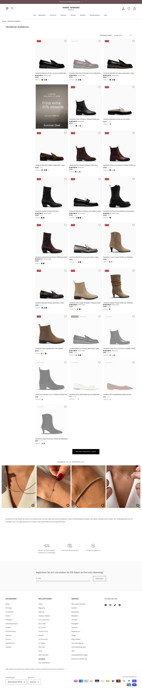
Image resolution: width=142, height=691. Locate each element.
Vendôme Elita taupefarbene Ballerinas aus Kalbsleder (117, 394)
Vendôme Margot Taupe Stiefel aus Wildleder (118, 303)
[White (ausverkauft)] (76, 399)
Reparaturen (75, 631)
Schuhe (8, 639)
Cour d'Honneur (44, 620)
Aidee (40, 604)
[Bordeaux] (46, 79)
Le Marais (41, 643)
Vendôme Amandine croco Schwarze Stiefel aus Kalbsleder (51, 394)
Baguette (41, 608)
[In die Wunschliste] (65, 41)
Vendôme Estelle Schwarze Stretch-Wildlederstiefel (47, 211)
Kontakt (74, 608)
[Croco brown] (110, 170)
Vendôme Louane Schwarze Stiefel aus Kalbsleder (51, 439)
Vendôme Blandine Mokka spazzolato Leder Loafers (49, 303)
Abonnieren (99, 578)
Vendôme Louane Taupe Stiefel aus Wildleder (118, 257)
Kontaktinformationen (49, 669)
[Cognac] (42, 170)
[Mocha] (42, 307)
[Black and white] (44, 79)
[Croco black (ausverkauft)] (110, 355)
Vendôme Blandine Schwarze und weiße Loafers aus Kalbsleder (85, 211)
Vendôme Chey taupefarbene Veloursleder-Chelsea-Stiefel (49, 348)
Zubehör (8, 647)
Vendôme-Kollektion (14, 21)
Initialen (8, 627)
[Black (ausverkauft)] (112, 261)
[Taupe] (80, 125)
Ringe (7, 604)
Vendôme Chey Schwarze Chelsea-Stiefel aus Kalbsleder (84, 119)
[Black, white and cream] (110, 124)
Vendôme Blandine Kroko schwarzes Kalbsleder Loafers (50, 73)
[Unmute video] (33, 505)
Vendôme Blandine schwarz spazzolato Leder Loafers (84, 348)
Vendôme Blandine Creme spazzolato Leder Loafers (83, 257)
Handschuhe (10, 643)
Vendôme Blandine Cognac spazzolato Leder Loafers (50, 165)
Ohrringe (9, 608)
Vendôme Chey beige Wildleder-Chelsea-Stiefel (85, 303)
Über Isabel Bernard (78, 604)
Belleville (41, 612)
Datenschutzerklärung (79, 659)
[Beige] (78, 125)
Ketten (8, 616)
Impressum (60, 669)
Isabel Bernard (132, 677)
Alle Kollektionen (44, 663)
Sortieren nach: (106, 35)
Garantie (74, 627)
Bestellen (74, 616)
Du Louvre (42, 627)
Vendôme (41, 659)
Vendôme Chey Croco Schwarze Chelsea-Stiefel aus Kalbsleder (119, 348)
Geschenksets (11, 631)
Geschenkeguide (77, 643)
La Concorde (43, 639)
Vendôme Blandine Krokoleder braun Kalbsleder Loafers (85, 73)
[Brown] (76, 171)
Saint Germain (43, 655)
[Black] (76, 125)
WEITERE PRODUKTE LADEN (86, 452)
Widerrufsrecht (29, 669)
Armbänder (10, 612)
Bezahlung (75, 612)
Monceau (41, 647)
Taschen (8, 635)
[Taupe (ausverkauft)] (78, 399)
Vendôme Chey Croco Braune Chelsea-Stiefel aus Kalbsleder (119, 165)
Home (4, 21)
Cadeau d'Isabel (44, 616)
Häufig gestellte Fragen (79, 655)
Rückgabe (74, 624)
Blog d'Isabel (75, 639)
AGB (72, 651)
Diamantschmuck (12, 624)
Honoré (41, 635)
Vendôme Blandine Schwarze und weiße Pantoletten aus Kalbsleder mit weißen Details (118, 119)
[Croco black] (42, 79)
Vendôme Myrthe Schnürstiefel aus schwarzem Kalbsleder (118, 211)
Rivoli (40, 651)
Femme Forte (43, 631)
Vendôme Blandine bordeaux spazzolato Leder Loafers (118, 73)
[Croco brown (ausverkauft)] (76, 79)
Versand (74, 620)
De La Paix (42, 624)
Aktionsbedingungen (78, 647)
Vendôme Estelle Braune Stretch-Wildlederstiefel (51, 257)
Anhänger (9, 620)
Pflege (73, 635)
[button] (12, 8)
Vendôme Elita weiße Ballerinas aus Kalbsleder (84, 394)
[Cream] (76, 262)
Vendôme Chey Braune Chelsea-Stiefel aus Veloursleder (83, 165)
